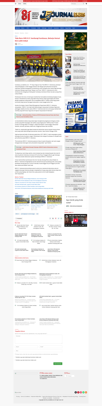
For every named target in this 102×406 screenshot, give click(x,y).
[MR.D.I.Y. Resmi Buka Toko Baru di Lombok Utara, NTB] (54, 199)
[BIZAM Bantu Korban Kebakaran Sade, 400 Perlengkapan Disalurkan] (38, 228)
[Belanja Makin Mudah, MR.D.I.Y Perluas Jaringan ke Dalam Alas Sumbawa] (22, 199)
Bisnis (22, 28)
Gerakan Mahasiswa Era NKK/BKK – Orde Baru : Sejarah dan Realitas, (79, 189)
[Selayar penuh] (85, 225)
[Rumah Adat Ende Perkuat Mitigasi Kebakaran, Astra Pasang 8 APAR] (22, 228)
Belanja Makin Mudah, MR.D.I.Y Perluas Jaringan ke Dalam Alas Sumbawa (22, 205)
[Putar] (66, 225)
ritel (37, 214)
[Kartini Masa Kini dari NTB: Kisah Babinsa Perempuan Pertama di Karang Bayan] (68, 78)
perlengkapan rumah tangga (28, 214)
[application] (75, 220)
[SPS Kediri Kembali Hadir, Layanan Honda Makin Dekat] (22, 244)
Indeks (24, 3)
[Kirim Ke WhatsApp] (61, 218)
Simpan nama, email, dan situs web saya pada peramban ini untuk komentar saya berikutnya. (37, 354)
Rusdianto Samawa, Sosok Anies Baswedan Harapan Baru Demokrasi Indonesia (79, 181)
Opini (73, 28)
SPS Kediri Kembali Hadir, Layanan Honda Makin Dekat (27, 184)
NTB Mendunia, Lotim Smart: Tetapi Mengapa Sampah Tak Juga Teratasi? (78, 144)
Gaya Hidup (68, 28)
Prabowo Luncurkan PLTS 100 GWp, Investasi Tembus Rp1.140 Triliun (30, 182)
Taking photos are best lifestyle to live (78, 93)
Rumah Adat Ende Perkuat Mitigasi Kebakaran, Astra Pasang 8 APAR (31, 178)
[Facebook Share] (50, 218)
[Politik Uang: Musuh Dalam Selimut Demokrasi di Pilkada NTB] (75, 148)
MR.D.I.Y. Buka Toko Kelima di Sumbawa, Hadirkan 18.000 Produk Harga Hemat (38, 205)
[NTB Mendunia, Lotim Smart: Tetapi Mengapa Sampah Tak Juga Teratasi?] (75, 140)
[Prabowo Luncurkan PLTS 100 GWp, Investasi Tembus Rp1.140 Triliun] (55, 228)
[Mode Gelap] (86, 3)
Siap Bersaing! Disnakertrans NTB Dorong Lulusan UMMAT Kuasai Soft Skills (79, 65)
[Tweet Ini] (53, 218)
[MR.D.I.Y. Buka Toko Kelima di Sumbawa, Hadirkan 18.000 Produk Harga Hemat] (38, 199)
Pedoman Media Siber (36, 396)
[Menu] (16, 3)
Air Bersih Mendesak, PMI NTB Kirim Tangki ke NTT (82, 1)
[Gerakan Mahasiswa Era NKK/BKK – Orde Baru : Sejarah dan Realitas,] (75, 185)
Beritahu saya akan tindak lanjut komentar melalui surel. (28, 357)
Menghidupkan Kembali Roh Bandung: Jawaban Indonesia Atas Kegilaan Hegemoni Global (79, 161)
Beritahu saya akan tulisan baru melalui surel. (26, 360)
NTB (28, 28)
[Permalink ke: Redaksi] (16, 44)
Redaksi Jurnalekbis (47, 398)
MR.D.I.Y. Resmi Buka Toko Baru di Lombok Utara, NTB (54, 204)
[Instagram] (81, 392)
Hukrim (62, 28)
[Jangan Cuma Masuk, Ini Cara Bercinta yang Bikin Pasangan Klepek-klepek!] (68, 71)
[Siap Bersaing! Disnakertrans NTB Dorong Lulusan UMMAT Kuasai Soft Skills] (68, 65)
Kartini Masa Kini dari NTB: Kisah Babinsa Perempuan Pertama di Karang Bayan (79, 77)
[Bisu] (83, 225)
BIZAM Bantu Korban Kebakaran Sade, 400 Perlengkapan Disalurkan (31, 180)
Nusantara (56, 28)
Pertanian (33, 28)
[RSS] (86, 392)
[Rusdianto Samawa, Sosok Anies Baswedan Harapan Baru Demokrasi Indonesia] (75, 176)
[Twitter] (76, 392)
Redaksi (19, 43)
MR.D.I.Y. (17, 214)
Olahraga (44, 28)
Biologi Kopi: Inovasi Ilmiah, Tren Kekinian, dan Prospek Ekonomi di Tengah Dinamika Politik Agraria (79, 171)
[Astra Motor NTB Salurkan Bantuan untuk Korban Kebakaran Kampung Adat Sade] (55, 244)
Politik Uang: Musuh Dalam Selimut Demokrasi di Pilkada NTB (79, 152)
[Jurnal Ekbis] (51, 16)
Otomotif (50, 28)
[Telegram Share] (58, 218)
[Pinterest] (78, 392)
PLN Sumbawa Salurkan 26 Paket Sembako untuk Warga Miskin (29, 186)
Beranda (18, 28)
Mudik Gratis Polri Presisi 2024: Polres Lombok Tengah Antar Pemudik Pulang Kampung (79, 58)
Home (19, 3)
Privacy (18, 396)
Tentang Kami (82, 396)
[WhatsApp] (83, 392)
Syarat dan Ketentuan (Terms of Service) (51, 396)
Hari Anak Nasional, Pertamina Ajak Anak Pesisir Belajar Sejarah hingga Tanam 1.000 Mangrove (78, 88)
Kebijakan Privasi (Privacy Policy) (70, 396)
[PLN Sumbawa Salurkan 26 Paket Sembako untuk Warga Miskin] (38, 244)
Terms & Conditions (25, 396)
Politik (38, 28)
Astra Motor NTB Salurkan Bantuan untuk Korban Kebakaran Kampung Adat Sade (34, 188)
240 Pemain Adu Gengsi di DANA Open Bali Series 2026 (53, 1)
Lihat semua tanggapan (76, 206)
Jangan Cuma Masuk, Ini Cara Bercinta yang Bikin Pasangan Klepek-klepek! (79, 71)
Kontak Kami (56, 398)
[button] (83, 3)
